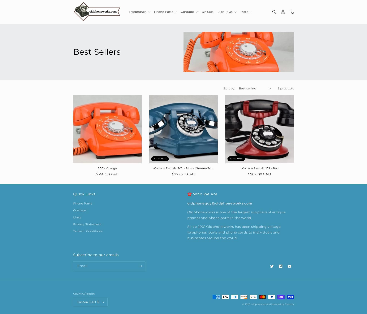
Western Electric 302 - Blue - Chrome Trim (183, 168)
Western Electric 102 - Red (259, 168)
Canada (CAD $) (88, 301)
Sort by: (229, 88)
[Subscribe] (140, 266)
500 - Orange (107, 168)
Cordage (79, 210)
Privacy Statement (87, 224)
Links (77, 217)
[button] (139, 12)
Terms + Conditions (88, 231)
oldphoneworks (261, 304)
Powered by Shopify (282, 304)
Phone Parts (82, 203)
